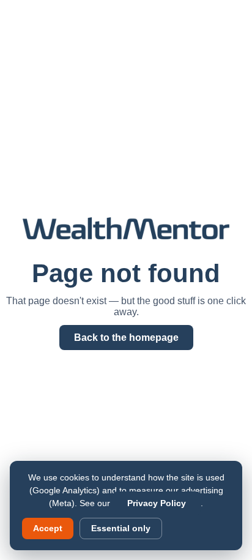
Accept (47, 528)
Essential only (120, 528)
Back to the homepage (126, 337)
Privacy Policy (156, 503)
